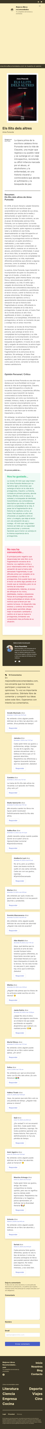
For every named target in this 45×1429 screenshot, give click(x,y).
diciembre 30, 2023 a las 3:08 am (17, 987)
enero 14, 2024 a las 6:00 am (22, 1120)
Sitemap (19, 1414)
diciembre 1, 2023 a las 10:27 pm (16, 715)
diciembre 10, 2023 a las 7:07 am (16, 805)
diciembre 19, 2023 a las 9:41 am (16, 917)
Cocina (8, 1404)
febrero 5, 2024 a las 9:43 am (15, 1221)
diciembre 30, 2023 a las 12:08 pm (24, 1012)
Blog (39, 1370)
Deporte (35, 1389)
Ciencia (9, 1394)
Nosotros (36, 1366)
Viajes (37, 1394)
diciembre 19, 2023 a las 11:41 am (23, 942)
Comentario (10, 1295)
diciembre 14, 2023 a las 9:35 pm (16, 892)
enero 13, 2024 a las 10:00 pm (16, 1094)
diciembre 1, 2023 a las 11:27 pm (23, 740)
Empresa (10, 1399)
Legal (4, 1414)
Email (7, 1331)
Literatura (11, 1389)
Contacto (36, 1374)
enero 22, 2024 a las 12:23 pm (16, 1154)
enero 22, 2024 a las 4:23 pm (22, 1179)
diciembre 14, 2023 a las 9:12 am (23, 860)
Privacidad (11, 1414)
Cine (38, 1399)
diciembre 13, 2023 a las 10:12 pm (17, 832)
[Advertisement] (22, 40)
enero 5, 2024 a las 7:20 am (15, 1069)
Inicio (39, 1362)
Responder (13, 728)
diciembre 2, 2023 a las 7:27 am (16, 779)
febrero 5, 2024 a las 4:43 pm (22, 1246)
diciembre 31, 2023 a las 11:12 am (17, 1044)
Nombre (8, 1322)
